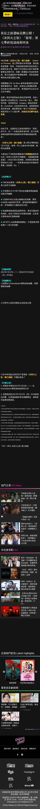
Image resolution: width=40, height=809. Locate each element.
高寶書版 (29, 154)
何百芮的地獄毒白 (27, 683)
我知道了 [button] (8, 14)
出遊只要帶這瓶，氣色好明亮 (29, 706)
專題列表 (15, 24)
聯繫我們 (32, 749)
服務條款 (15, 749)
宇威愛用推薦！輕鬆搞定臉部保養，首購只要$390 (10, 724)
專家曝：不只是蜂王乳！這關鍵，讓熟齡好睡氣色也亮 (10, 706)
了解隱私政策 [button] (25, 9)
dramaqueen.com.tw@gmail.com (20, 802)
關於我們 (7, 749)
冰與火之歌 (16, 446)
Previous (4, 672)
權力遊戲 (25, 446)
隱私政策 (24, 749)
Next (36, 672)
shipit (3, 123)
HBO (9, 446)
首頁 (9, 24)
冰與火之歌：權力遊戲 (19, 61)
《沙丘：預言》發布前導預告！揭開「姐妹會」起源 (29, 572)
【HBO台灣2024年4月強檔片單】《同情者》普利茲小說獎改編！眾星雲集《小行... (29, 598)
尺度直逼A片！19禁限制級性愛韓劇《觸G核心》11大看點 (29, 507)
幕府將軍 (12, 683)
